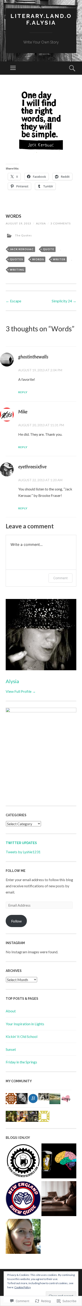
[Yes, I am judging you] (23, 1237)
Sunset (11, 1049)
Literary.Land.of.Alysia (41, 19)
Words (38, 259)
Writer (59, 259)
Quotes (16, 259)
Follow (16, 921)
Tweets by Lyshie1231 (23, 852)
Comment (60, 578)
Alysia (41, 223)
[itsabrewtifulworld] (23, 1161)
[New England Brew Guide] (23, 1199)
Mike (22, 411)
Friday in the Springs (21, 1062)
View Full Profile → (21, 691)
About (11, 1011)
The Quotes (23, 235)
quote (48, 249)
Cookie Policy (22, 1287)
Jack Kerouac (22, 249)
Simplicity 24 (64, 301)
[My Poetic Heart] (58, 1199)
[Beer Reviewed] (58, 1161)
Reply (23, 392)
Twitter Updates (21, 843)
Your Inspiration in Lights (25, 1024)
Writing (17, 269)
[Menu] (13, 68)
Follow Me (16, 871)
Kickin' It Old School (21, 1036)
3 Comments (61, 223)
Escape (13, 301)
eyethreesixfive (32, 466)
